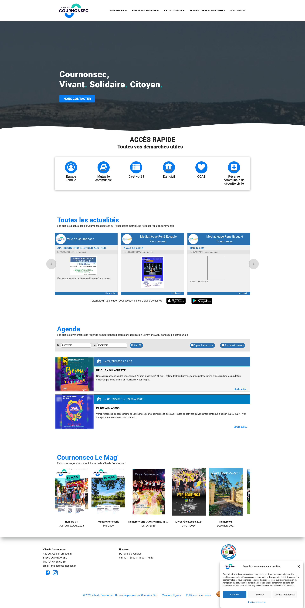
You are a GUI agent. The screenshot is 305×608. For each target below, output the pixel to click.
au (95, 345)
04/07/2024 (188, 523)
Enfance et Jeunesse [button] (144, 10)
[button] (298, 566)
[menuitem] (118, 10)
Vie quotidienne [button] (173, 10)
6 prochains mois (234, 345)
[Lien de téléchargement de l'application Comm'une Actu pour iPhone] (176, 301)
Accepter (234, 594)
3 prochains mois (203, 345)
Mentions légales (171, 595)
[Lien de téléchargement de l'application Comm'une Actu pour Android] (201, 301)
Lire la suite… (240, 389)
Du (59, 345)
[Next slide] (254, 264)
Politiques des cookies (198, 595)
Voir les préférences (285, 594)
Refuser (260, 594)
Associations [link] (238, 10)
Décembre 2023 (226, 523)
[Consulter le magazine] (71, 513)
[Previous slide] (51, 264)
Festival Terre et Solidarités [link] (207, 10)
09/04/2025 (148, 523)
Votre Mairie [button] (117, 10)
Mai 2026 (108, 523)
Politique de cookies (256, 602)
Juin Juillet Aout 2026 (71, 523)
